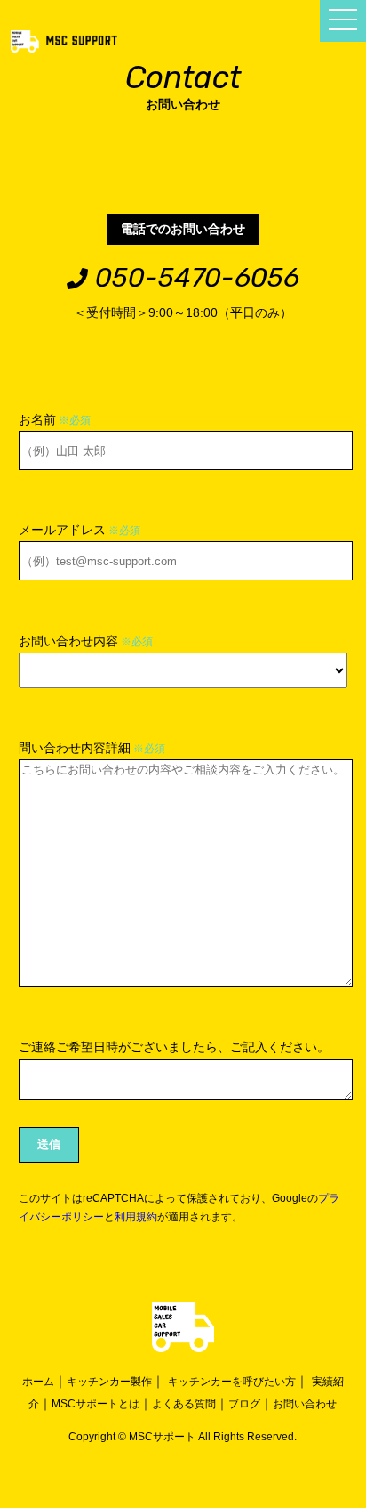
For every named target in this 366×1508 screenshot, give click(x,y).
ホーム (38, 1381)
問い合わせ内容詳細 (92, 748)
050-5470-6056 (193, 278)
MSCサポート (162, 1437)
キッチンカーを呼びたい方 (232, 1381)
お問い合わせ (305, 1404)
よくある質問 (184, 1404)
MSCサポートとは (95, 1404)
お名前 (55, 419)
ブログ (244, 1404)
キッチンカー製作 (109, 1381)
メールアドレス (79, 530)
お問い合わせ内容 (86, 641)
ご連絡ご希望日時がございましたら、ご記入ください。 (174, 1047)
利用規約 (136, 1217)
